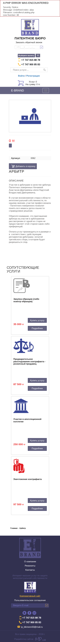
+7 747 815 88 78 (30, 60)
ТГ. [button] (38, 56)
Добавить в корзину (22, 166)
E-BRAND (17, 90)
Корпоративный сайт (30, 596)
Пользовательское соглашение (30, 600)
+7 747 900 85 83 (30, 64)
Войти (21, 76)
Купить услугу (37, 320)
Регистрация (33, 76)
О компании (30, 561)
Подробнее (37, 328)
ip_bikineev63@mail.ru (32, 627)
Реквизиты (30, 565)
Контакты (30, 570)
